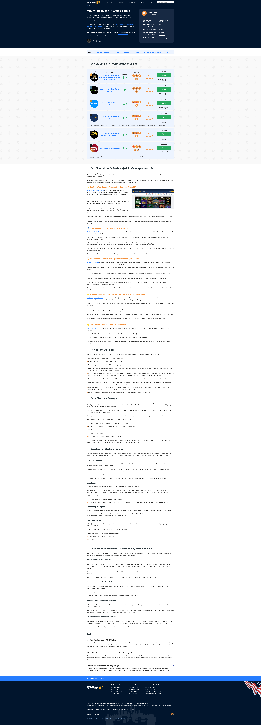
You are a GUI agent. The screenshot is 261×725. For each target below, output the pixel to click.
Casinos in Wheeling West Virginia (153, 693)
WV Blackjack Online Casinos (102, 52)
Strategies (126, 52)
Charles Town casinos (150, 687)
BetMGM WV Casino (93, 262)
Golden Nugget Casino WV (95, 298)
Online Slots (132, 2)
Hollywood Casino (133, 691)
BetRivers (162, 35)
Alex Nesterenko (104, 40)
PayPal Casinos (114, 689)
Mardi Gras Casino (133, 693)
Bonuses (121, 2)
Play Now (164, 75)
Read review (164, 71)
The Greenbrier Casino (134, 689)
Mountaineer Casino (133, 695)
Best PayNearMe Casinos (116, 691)
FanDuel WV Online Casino (95, 328)
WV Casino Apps (115, 693)
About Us (97, 714)
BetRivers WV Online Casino (95, 190)
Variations (136, 52)
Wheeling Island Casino (134, 697)
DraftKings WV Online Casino (95, 232)
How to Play (116, 52)
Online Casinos (108, 2)
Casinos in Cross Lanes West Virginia (153, 691)
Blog (93, 714)
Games (142, 2)
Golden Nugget (163, 38)
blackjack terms (123, 34)
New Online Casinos (115, 687)
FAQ (167, 52)
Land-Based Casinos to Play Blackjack (152, 52)
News (152, 2)
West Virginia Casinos (133, 687)
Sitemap (89, 714)
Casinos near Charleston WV (151, 689)
